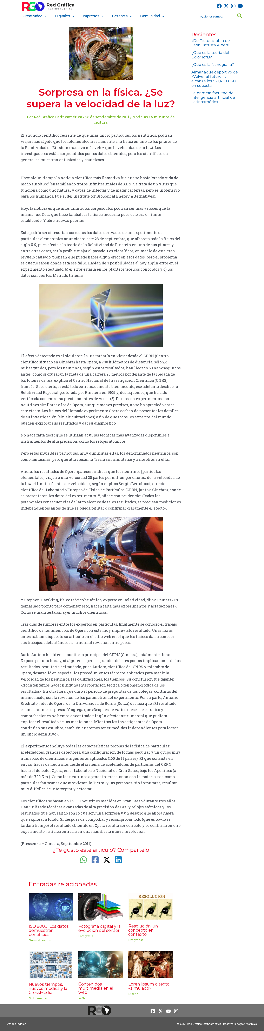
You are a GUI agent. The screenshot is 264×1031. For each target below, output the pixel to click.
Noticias (140, 116)
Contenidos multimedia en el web (95, 988)
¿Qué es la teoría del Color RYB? (210, 54)
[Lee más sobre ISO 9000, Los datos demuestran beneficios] (51, 906)
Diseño (133, 994)
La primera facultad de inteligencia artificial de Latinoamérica (213, 97)
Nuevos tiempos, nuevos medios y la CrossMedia (48, 988)
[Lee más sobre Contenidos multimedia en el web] (100, 964)
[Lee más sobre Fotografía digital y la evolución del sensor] (100, 906)
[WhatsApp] (83, 859)
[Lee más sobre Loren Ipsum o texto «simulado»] (150, 964)
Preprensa (136, 940)
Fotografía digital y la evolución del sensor (99, 928)
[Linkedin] (118, 859)
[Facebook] (219, 6)
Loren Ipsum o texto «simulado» (149, 986)
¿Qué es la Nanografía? (212, 64)
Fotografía (85, 936)
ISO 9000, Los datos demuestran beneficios (49, 930)
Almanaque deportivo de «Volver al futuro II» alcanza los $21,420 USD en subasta (214, 79)
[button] (44, 16)
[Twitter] (226, 6)
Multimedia (38, 998)
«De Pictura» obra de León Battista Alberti (210, 43)
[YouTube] (240, 6)
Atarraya (251, 1024)
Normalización (40, 940)
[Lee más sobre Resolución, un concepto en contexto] (150, 906)
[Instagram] (233, 6)
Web (81, 998)
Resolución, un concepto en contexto (143, 930)
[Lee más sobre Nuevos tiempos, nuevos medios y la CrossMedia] (51, 964)
